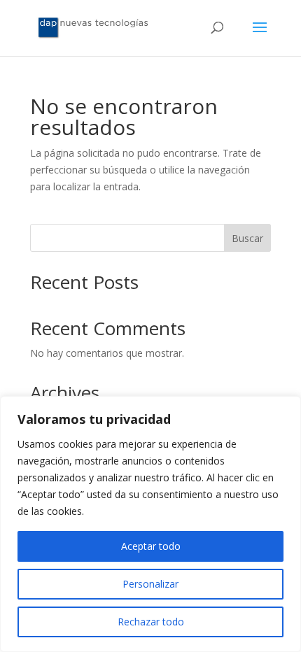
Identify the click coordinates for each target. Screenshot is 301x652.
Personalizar (150, 583)
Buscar (247, 238)
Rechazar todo (151, 621)
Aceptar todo (151, 546)
